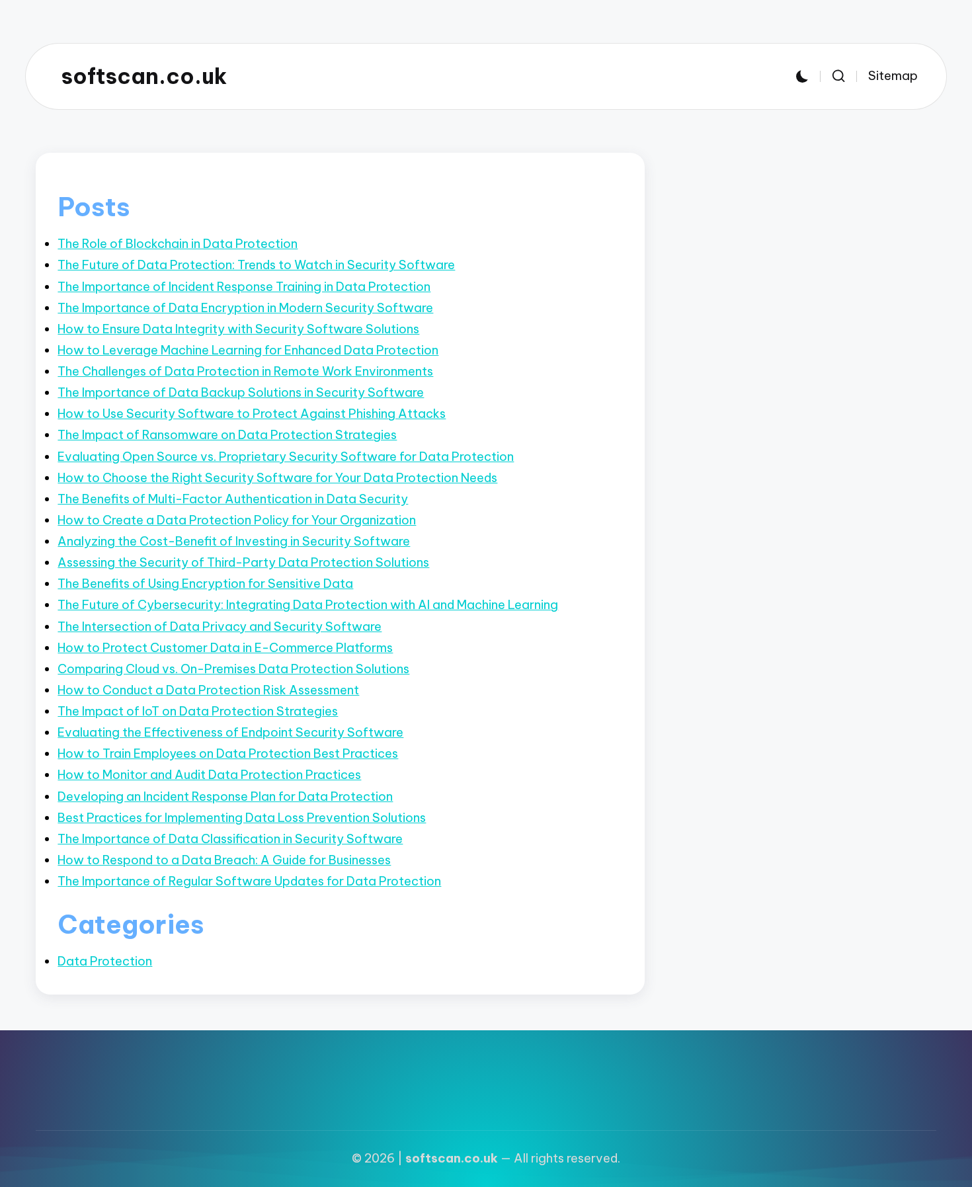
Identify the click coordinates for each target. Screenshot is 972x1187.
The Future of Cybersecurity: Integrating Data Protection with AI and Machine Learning (308, 604)
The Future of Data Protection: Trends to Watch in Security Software (256, 264)
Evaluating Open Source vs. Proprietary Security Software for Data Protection (286, 456)
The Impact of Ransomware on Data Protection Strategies (227, 434)
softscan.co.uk (144, 76)
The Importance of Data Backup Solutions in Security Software (241, 392)
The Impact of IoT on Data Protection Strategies (198, 711)
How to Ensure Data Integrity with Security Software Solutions (238, 329)
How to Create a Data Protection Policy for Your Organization (237, 520)
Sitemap (893, 75)
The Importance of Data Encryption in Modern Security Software (245, 307)
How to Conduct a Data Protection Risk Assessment (208, 690)
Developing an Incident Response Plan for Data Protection (225, 796)
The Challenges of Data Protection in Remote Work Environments (245, 371)
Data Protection (105, 961)
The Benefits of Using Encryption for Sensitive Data (205, 583)
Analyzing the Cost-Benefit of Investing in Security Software (234, 541)
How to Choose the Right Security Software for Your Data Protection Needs (277, 477)
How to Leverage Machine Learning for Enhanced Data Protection (248, 350)
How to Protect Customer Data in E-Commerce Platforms (225, 647)
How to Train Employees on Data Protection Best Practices (228, 753)
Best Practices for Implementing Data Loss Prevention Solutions (242, 817)
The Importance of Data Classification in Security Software (230, 838)
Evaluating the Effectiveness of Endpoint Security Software (230, 732)
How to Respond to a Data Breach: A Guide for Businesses (224, 860)
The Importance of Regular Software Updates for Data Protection (249, 881)
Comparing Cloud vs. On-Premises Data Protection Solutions (233, 668)
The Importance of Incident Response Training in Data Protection (244, 286)
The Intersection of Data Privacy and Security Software (220, 626)
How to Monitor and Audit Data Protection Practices (209, 774)
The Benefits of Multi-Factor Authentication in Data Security (233, 499)
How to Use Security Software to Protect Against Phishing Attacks (252, 413)
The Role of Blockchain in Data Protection (178, 243)
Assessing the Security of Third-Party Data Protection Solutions (243, 562)
